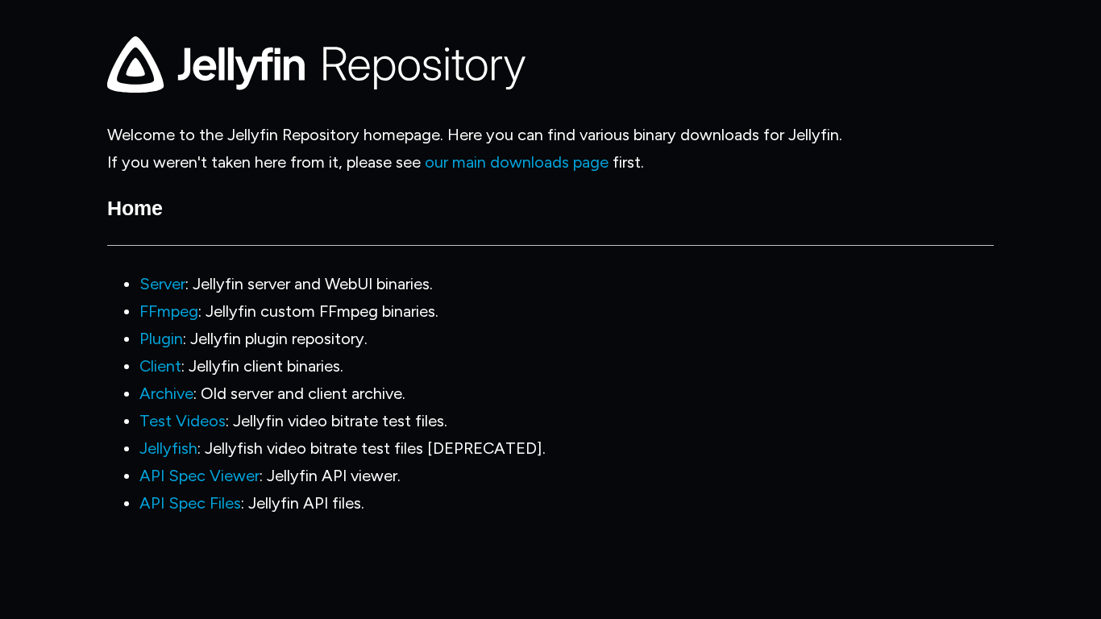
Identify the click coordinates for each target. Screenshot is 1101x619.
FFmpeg (168, 311)
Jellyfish (168, 448)
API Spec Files (190, 503)
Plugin (161, 338)
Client (160, 366)
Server (162, 283)
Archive (166, 393)
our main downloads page (517, 162)
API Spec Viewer (199, 475)
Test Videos (182, 420)
